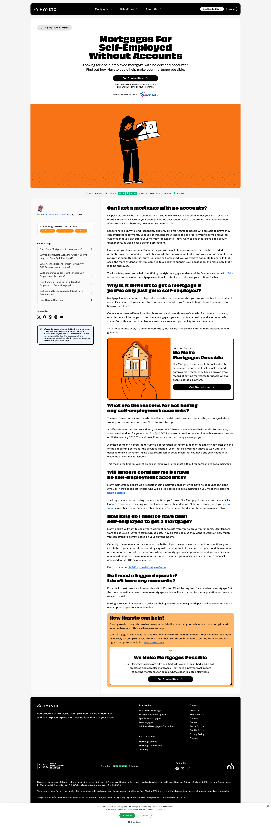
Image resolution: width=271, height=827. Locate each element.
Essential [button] (144, 815)
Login (232, 8)
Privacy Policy (197, 734)
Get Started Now (212, 8)
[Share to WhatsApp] (50, 317)
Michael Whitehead (55, 214)
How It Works (197, 714)
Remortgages (146, 722)
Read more (160, 809)
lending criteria (116, 492)
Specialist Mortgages (150, 718)
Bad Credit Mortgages (150, 710)
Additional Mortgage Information (156, 726)
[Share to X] (39, 317)
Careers (194, 718)
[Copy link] (61, 317)
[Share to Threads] (56, 317)
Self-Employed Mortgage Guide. (147, 567)
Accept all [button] (127, 815)
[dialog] (135, 815)
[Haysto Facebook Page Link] (177, 768)
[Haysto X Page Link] (182, 768)
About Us (151, 9)
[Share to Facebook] (44, 317)
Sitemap (194, 738)
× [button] (268, 806)
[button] (135, 822)
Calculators (127, 9)
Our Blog (143, 749)
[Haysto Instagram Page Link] (188, 768)
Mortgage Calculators (150, 745)
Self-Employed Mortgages (152, 714)
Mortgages (102, 9)
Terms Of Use (197, 726)
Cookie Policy (197, 730)
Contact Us (196, 722)
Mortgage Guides (148, 741)
